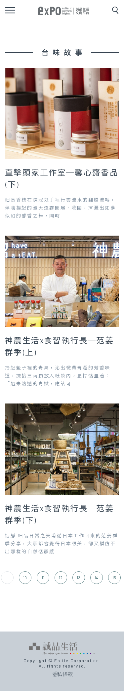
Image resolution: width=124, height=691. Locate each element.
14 (96, 577)
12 (60, 577)
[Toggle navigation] (10, 10)
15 (114, 577)
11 (43, 577)
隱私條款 (62, 674)
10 (25, 577)
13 (78, 577)
